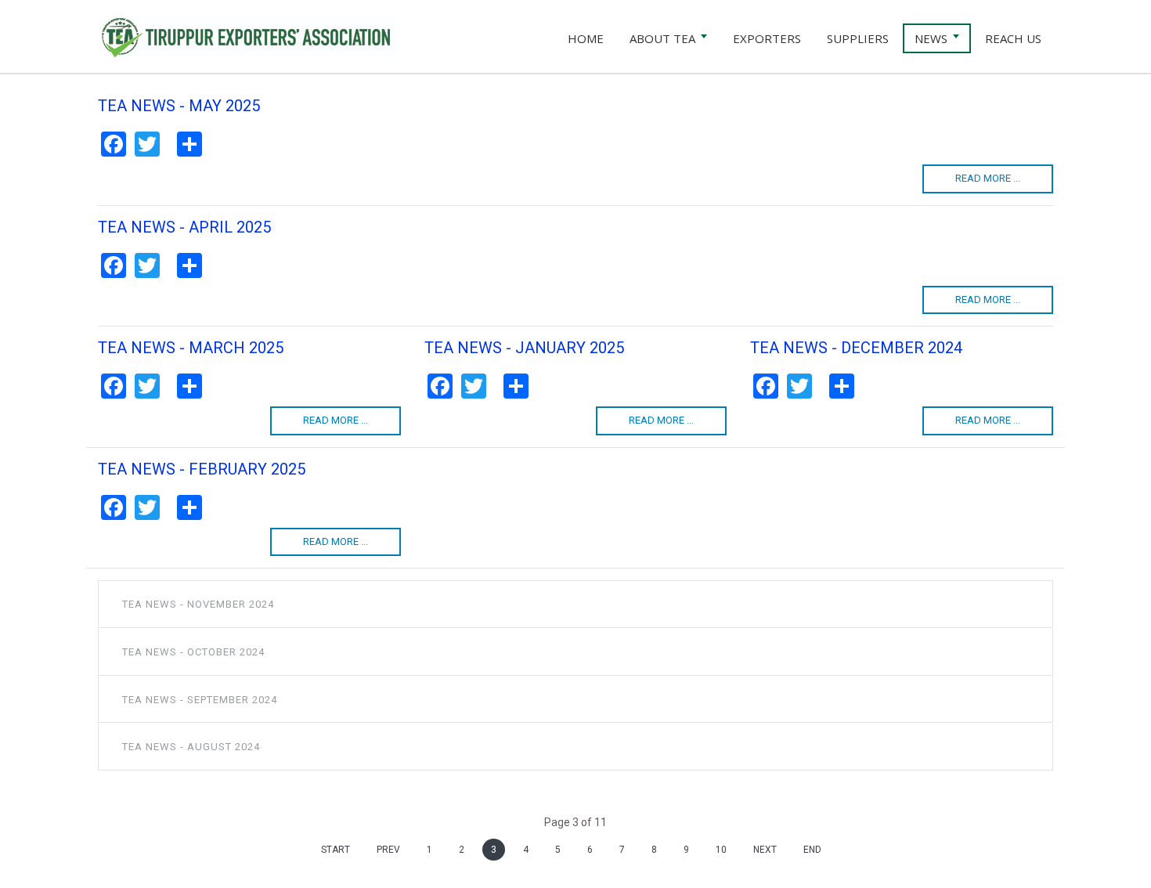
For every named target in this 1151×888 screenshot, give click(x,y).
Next (765, 849)
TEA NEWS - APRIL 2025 (184, 227)
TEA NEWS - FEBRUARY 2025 (201, 469)
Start (335, 849)
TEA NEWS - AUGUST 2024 (191, 747)
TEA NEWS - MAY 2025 (179, 105)
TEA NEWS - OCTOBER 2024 (193, 652)
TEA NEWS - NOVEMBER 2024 (198, 604)
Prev (388, 849)
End (812, 849)
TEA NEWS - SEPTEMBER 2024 (199, 700)
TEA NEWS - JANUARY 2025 (524, 347)
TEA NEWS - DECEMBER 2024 (856, 347)
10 (721, 849)
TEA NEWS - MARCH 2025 (190, 347)
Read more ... (987, 178)
